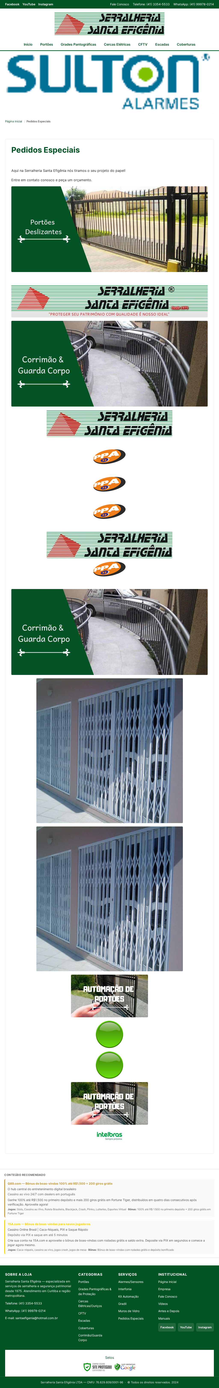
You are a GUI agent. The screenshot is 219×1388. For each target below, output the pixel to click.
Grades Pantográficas (78, 44)
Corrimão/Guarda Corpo (90, 1337)
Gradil (122, 1304)
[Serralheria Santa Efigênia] (109, 23)
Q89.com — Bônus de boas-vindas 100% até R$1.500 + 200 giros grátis (60, 1183)
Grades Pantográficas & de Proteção (94, 1291)
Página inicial (13, 121)
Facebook (12, 4)
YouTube (28, 4)
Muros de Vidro (128, 1311)
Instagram (45, 4)
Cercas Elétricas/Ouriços (90, 1303)
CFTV (143, 44)
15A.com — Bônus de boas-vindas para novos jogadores (49, 1224)
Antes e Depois (168, 1311)
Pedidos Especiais (131, 1318)
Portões (46, 44)
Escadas (162, 44)
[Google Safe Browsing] (125, 1367)
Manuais (164, 1318)
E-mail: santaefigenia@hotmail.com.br (31, 1318)
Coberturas (186, 44)
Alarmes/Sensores (130, 1282)
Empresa (164, 1289)
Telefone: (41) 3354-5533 (151, 4)
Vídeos (163, 1304)
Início (28, 44)
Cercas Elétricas (117, 44)
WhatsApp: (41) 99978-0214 (193, 4)
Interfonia (125, 1289)
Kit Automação (128, 1296)
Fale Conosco (119, 4)
